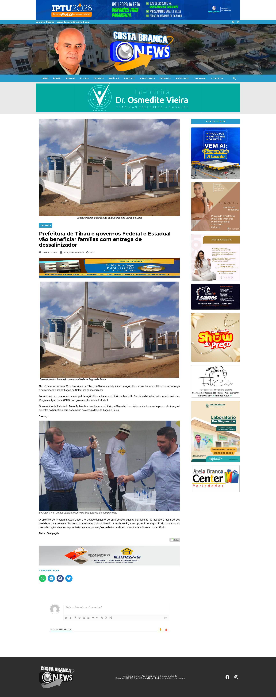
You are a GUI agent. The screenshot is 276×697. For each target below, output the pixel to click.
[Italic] (70, 618)
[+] (110, 617)
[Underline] (75, 618)
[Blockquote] (93, 618)
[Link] (102, 618)
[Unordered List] (88, 618)
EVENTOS (165, 78)
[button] (234, 78)
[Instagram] (238, 22)
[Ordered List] (84, 618)
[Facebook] (233, 22)
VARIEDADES (147, 78)
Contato (217, 78)
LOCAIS (84, 78)
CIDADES (98, 78)
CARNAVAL (200, 78)
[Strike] (79, 618)
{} (106, 617)
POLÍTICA (113, 78)
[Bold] (66, 618)
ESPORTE (129, 78)
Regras (70, 78)
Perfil (57, 78)
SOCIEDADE (182, 78)
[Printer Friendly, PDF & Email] (174, 539)
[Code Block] (97, 618)
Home (45, 78)
